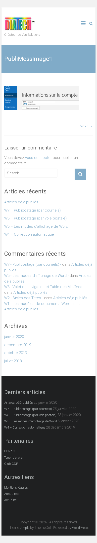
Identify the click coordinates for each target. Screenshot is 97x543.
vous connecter (38, 157)
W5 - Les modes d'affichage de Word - (36, 275)
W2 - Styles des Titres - (23, 298)
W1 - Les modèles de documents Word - (38, 303)
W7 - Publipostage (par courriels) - (32, 264)
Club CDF (11, 464)
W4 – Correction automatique (29, 234)
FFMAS (9, 451)
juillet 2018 (13, 361)
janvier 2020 (14, 336)
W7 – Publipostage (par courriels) (32, 210)
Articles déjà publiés (21, 202)
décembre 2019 (17, 345)
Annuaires (11, 494)
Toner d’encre (13, 457)
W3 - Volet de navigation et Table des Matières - (44, 287)
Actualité (10, 500)
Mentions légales (16, 487)
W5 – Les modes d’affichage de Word (36, 226)
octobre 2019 (15, 353)
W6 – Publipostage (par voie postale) (35, 218)
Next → (86, 126)
